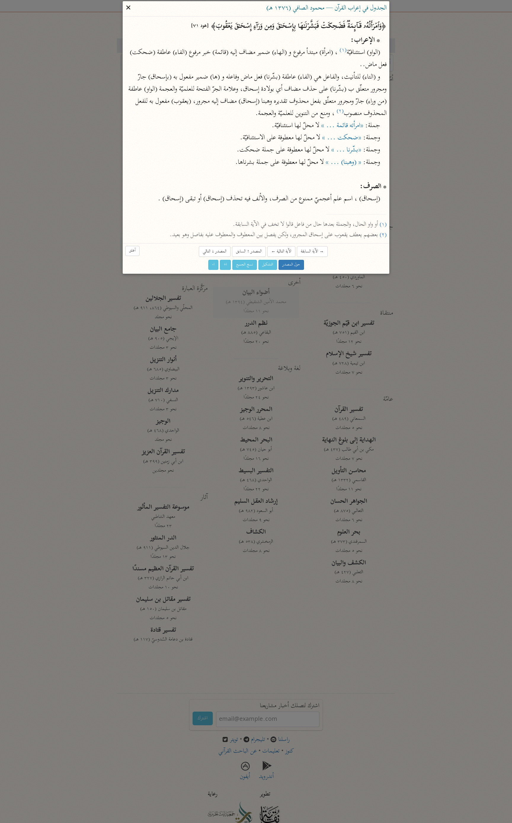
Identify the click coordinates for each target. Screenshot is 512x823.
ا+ (225, 264)
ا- (213, 264)
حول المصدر (291, 264)
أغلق (132, 251)
